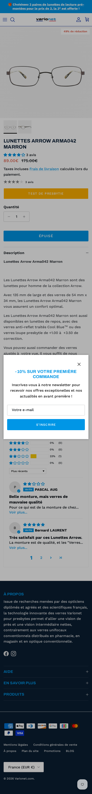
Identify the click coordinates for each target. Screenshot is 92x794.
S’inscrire (46, 424)
